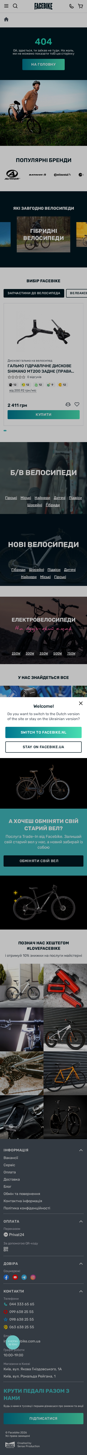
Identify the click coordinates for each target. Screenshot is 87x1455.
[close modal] (80, 703)
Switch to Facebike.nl (43, 732)
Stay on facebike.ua (43, 747)
